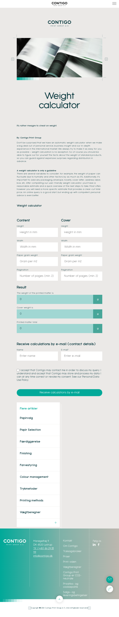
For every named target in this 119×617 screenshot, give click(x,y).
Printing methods (31, 500)
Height (20, 226)
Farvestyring (28, 465)
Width (20, 241)
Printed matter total (27, 322)
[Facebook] (98, 544)
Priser (66, 556)
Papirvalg (26, 418)
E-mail (64, 350)
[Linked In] (94, 544)
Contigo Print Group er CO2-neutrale (72, 575)
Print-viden (69, 562)
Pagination (22, 270)
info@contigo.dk (43, 556)
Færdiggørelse (30, 441)
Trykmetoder (28, 488)
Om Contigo (70, 546)
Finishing (26, 453)
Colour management (34, 477)
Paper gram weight (27, 255)
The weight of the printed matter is (35, 293)
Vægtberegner (30, 512)
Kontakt (67, 541)
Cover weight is (25, 308)
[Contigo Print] (59, 3)
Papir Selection (30, 430)
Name (20, 350)
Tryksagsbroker (72, 551)
